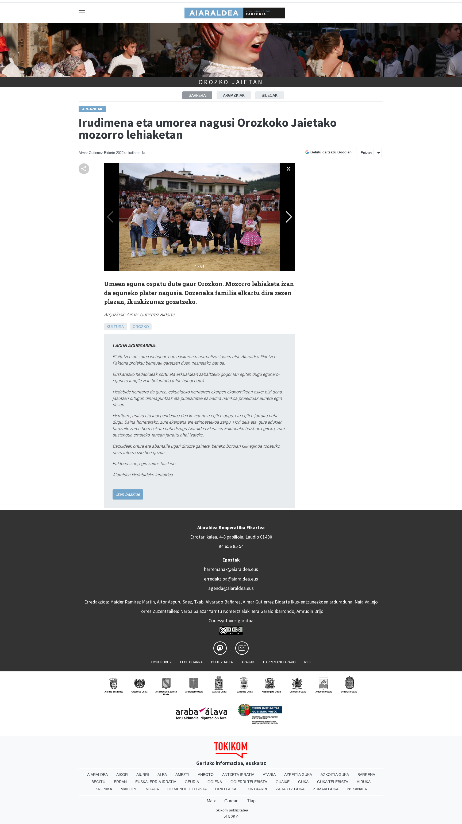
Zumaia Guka (325, 789)
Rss (307, 662)
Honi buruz (161, 662)
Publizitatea (222, 662)
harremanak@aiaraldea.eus (231, 569)
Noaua (152, 789)
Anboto (206, 774)
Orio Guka (225, 789)
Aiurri (142, 774)
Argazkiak (234, 95)
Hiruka (364, 782)
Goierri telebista (248, 782)
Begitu (98, 782)
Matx (211, 801)
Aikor (122, 774)
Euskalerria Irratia (155, 782)
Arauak (248, 662)
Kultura (115, 326)
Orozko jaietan (231, 82)
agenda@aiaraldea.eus (231, 588)
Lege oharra (191, 662)
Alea (162, 774)
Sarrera (197, 95)
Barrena (366, 774)
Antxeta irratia (238, 774)
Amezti (182, 774)
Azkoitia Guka (335, 774)
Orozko (141, 326)
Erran (120, 782)
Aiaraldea (97, 774)
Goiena (214, 782)
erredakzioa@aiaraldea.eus (231, 579)
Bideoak (270, 95)
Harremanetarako (279, 662)
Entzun (366, 153)
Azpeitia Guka (298, 774)
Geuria (192, 782)
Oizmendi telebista (187, 789)
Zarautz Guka (290, 789)
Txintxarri (256, 789)
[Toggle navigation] (82, 12)
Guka (303, 782)
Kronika (103, 789)
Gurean (231, 801)
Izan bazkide (128, 494)
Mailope (129, 789)
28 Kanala (357, 789)
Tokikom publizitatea (231, 810)
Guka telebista (332, 782)
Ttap (251, 801)
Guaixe (283, 782)
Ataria (269, 774)
